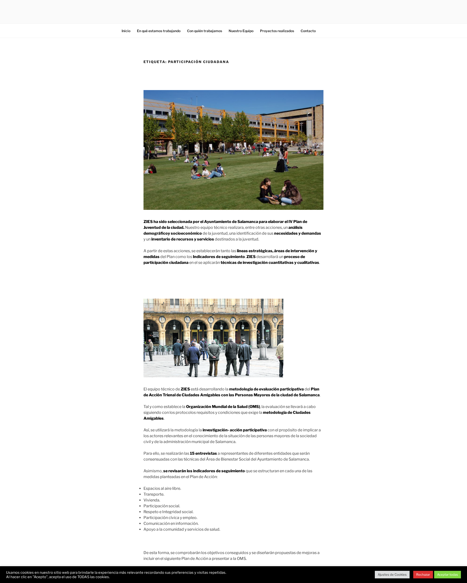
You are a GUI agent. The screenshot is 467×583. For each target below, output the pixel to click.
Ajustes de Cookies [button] (392, 574)
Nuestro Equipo (241, 31)
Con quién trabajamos (204, 31)
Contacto (308, 31)
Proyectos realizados (277, 31)
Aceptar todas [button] (447, 574)
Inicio (126, 31)
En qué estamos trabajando (158, 31)
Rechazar (423, 574)
